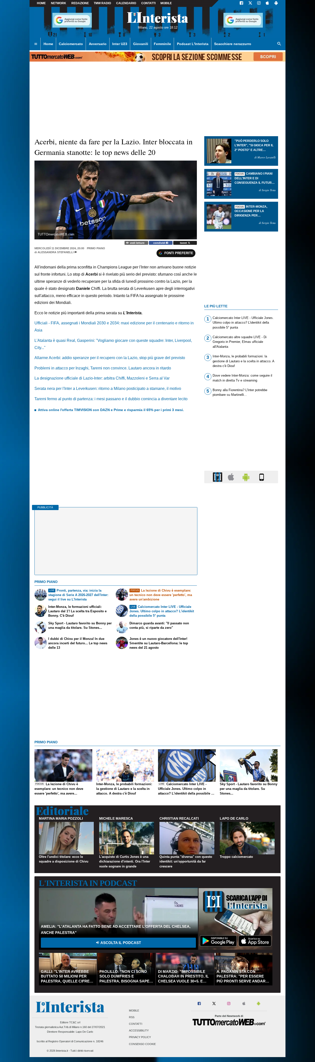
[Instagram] (259, 3)
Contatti (135, 1023)
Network (58, 3)
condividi (159, 242)
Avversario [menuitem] (98, 44)
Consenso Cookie (142, 1044)
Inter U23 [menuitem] (119, 44)
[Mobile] (261, 477)
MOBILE (166, 3)
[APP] (218, 477)
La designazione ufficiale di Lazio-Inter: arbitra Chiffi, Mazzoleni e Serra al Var (102, 378)
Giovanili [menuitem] (140, 44)
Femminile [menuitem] (162, 44)
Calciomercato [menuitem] (71, 44)
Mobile (134, 1010)
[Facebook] (241, 3)
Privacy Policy (140, 1037)
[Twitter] (250, 3)
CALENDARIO (126, 3)
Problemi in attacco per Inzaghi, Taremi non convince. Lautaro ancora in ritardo (102, 368)
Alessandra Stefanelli (56, 252)
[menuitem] (35, 44)
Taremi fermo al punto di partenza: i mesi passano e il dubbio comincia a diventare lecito (111, 399)
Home (41, 3)
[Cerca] (279, 44)
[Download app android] (276, 3)
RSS (131, 1017)
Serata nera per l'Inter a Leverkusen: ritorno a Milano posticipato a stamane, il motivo (107, 388)
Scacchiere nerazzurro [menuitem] (232, 44)
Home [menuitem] (48, 44)
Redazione (80, 3)
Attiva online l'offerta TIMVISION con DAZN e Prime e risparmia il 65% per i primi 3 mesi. (111, 410)
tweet (184, 242)
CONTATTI (148, 3)
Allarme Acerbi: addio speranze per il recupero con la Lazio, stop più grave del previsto (109, 358)
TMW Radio (102, 3)
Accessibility (139, 1030)
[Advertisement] (241, 678)
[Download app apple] (267, 3)
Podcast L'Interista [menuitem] (192, 44)
